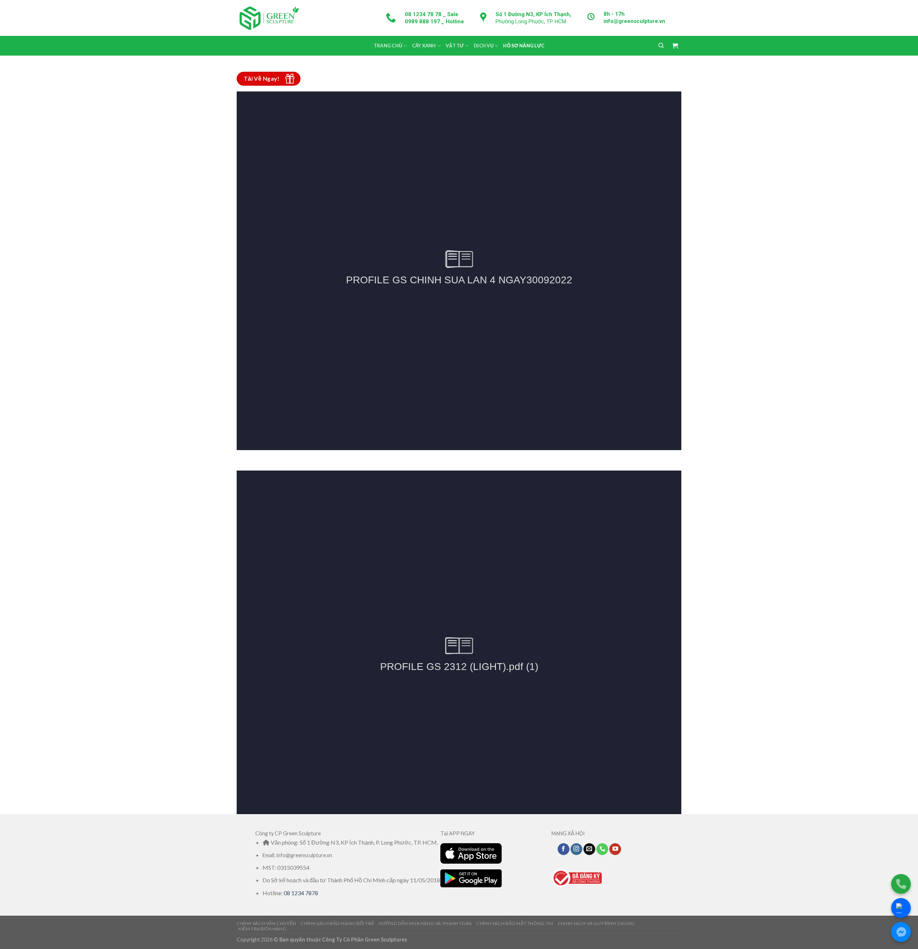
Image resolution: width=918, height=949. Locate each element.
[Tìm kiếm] (661, 45)
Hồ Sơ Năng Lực (523, 45)
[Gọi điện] (901, 884)
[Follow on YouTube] (615, 849)
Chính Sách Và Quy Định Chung (596, 923)
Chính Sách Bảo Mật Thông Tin (514, 923)
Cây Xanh (424, 45)
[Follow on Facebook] (563, 849)
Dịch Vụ (483, 45)
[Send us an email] (589, 849)
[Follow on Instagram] (576, 849)
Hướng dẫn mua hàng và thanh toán (425, 923)
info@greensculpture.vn (634, 21)
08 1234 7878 (301, 892)
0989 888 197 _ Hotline (434, 21)
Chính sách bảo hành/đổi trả (337, 923)
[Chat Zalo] (901, 908)
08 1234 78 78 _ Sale (431, 14)
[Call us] (602, 849)
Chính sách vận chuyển (266, 923)
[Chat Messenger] (901, 932)
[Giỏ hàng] (675, 46)
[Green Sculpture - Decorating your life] (269, 18)
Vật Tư (455, 45)
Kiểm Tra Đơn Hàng (262, 928)
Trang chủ (388, 45)
